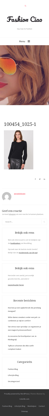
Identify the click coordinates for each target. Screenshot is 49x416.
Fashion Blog (13, 369)
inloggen (12, 214)
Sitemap (24, 411)
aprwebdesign (19, 193)
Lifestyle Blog (13, 375)
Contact (42, 406)
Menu (22, 41)
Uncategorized (14, 381)
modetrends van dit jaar (28, 252)
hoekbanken (15, 243)
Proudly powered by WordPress (16, 394)
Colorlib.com (24, 399)
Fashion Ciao (24, 19)
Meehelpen (32, 406)
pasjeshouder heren (16, 285)
